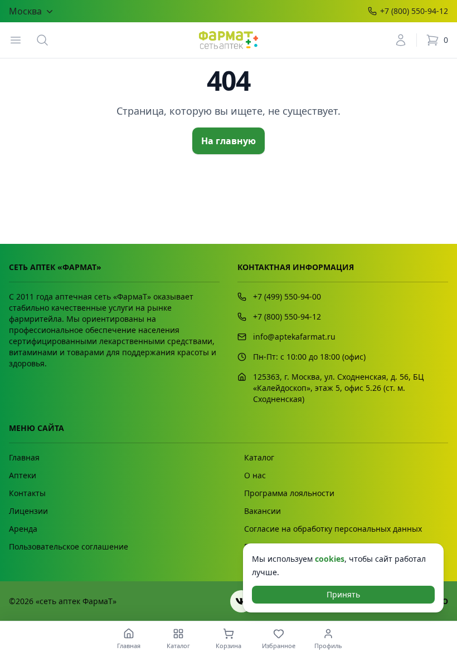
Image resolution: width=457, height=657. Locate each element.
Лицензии (28, 511)
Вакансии (262, 511)
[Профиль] (401, 40)
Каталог (259, 457)
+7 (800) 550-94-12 (414, 11)
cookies (329, 558)
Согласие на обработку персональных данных (333, 528)
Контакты (27, 493)
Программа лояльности (289, 493)
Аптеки (22, 475)
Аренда (23, 528)
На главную (228, 141)
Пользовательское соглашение (68, 546)
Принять (343, 594)
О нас (255, 475)
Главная (24, 457)
